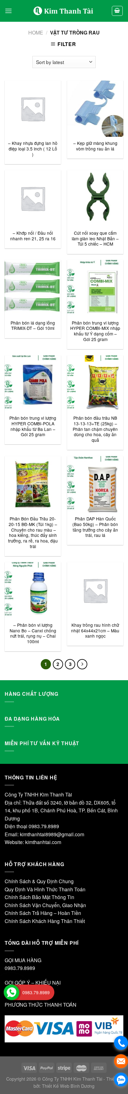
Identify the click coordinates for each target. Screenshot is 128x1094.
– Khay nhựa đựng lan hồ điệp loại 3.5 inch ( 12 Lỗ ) (32, 149)
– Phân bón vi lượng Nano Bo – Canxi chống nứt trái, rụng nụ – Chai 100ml (33, 633)
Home (35, 32)
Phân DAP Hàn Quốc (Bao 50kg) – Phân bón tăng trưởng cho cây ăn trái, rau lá (95, 527)
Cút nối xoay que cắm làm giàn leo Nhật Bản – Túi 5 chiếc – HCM (95, 238)
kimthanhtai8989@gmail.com (52, 834)
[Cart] (117, 11)
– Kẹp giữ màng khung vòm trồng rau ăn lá (95, 146)
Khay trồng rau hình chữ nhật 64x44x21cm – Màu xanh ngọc (95, 630)
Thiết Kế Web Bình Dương (68, 1085)
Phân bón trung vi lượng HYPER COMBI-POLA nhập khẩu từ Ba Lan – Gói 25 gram (32, 426)
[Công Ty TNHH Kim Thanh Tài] (64, 11)
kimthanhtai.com (43, 842)
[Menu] (8, 10)
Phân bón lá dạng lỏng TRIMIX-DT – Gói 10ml (33, 325)
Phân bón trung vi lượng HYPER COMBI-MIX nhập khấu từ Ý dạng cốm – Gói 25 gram (95, 331)
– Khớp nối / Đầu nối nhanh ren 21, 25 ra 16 (33, 235)
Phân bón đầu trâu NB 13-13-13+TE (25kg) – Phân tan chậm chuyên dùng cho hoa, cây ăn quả (95, 429)
